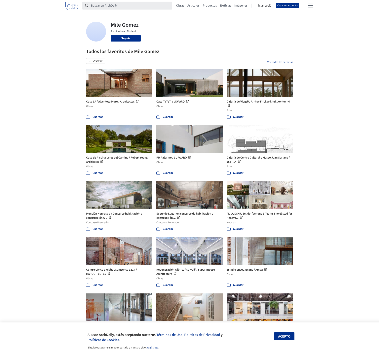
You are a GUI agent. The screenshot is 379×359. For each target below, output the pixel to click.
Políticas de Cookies (103, 340)
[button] (95, 61)
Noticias (225, 5)
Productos (210, 5)
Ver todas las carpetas (280, 62)
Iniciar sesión (264, 5)
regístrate (152, 348)
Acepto (284, 336)
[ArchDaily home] (71, 6)
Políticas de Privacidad (202, 334)
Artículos (193, 5)
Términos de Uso (169, 334)
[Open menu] (310, 5)
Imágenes (240, 5)
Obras (180, 5)
